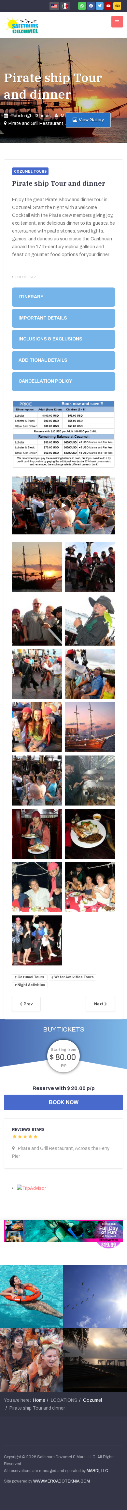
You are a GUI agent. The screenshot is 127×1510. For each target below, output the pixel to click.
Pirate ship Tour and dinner (53, 85)
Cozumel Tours (31, 977)
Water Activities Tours (74, 977)
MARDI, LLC (97, 1470)
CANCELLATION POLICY (45, 381)
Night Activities (31, 985)
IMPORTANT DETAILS (43, 318)
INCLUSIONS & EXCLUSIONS (50, 339)
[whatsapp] (82, 6)
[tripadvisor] (117, 6)
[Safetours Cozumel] (21, 25)
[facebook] (91, 6)
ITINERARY (31, 296)
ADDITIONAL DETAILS (43, 360)
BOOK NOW (63, 1102)
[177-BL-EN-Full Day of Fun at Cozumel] (63, 1234)
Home (39, 1400)
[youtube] (108, 6)
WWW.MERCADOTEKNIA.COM (61, 1481)
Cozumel (92, 1400)
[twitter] (100, 6)
